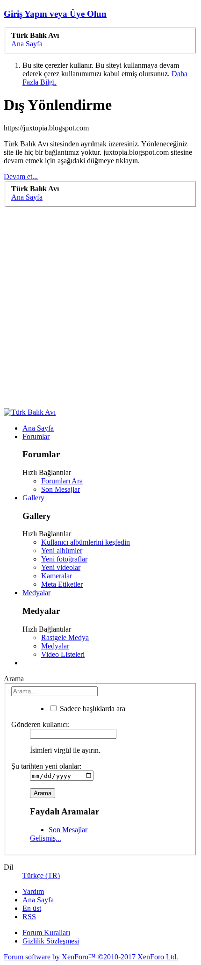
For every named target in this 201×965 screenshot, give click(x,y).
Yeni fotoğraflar (64, 559)
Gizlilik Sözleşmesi (50, 941)
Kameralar (56, 576)
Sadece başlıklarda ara (91, 709)
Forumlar (36, 436)
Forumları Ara (62, 481)
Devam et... (21, 176)
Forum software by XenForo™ (91, 957)
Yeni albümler (61, 551)
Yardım (33, 891)
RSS (29, 917)
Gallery (33, 498)
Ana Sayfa (38, 428)
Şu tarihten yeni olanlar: (46, 766)
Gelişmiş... (45, 838)
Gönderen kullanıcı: (40, 724)
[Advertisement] (100, 307)
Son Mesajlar (60, 489)
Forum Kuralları (46, 932)
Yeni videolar (60, 567)
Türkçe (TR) (41, 875)
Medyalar (36, 593)
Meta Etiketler (62, 584)
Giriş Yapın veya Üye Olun (55, 14)
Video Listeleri (63, 654)
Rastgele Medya (65, 637)
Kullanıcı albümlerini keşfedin (85, 542)
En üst (31, 908)
